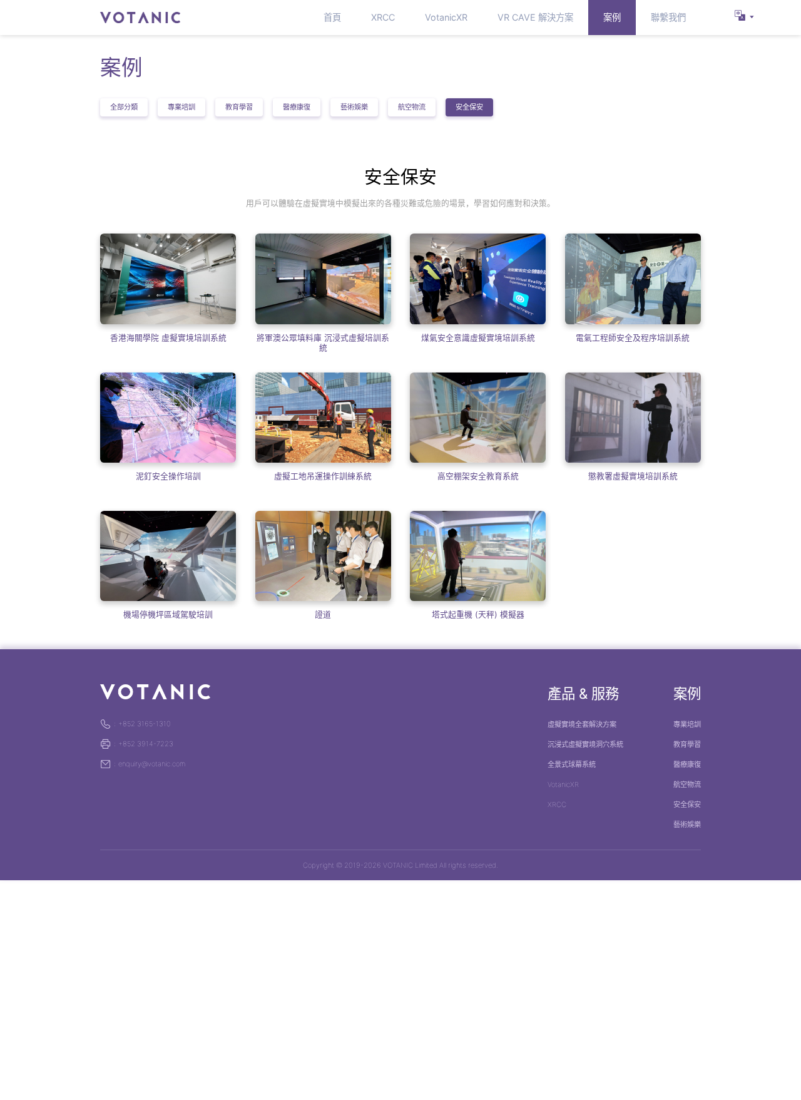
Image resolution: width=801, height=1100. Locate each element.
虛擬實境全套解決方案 (582, 724)
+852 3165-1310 (142, 723)
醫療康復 (296, 107)
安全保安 (469, 107)
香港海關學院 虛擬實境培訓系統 (168, 337)
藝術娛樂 (354, 107)
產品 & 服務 (583, 693)
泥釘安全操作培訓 (168, 476)
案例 (612, 17)
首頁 (332, 17)
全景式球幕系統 (572, 764)
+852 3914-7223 (143, 743)
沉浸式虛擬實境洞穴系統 (585, 744)
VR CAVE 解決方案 (535, 17)
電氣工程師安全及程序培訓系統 (633, 337)
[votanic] (140, 17)
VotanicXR (446, 17)
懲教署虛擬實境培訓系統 (633, 476)
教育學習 (239, 107)
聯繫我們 (668, 17)
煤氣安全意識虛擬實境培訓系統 (478, 337)
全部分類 (124, 107)
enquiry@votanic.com (149, 763)
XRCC (383, 17)
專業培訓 (181, 107)
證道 (323, 614)
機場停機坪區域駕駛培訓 (168, 614)
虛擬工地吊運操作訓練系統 (323, 476)
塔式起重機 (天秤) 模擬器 (478, 614)
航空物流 (412, 107)
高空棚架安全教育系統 (478, 476)
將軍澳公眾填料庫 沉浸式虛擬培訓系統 (323, 342)
